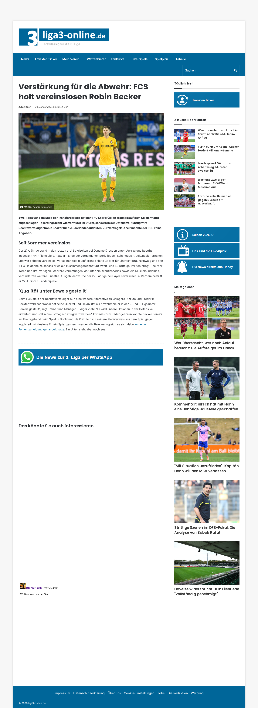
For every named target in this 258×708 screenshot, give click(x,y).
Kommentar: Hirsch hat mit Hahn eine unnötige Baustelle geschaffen (206, 407)
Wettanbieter (96, 59)
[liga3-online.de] (64, 37)
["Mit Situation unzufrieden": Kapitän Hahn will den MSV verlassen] (206, 440)
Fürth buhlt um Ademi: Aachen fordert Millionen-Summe (218, 148)
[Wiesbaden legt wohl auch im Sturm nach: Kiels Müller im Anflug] (184, 135)
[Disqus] (91, 628)
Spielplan (161, 59)
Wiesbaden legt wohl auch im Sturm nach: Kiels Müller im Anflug (218, 134)
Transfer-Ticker (46, 59)
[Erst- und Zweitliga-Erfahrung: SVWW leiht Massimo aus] (184, 185)
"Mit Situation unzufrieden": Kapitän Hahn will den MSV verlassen (206, 468)
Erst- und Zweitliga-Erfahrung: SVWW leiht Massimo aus (213, 183)
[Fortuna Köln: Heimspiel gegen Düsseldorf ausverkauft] (184, 201)
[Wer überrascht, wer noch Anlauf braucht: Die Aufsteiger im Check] (206, 317)
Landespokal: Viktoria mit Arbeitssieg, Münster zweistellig (216, 167)
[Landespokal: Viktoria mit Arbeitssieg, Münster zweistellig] (184, 168)
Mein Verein (71, 59)
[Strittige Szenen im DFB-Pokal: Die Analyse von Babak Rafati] (206, 501)
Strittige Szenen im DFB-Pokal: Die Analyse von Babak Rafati (204, 530)
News (25, 59)
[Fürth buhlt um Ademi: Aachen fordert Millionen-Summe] (184, 152)
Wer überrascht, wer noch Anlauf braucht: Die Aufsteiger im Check (204, 345)
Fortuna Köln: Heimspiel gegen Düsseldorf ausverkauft (214, 199)
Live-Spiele (140, 59)
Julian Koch (25, 106)
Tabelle (180, 59)
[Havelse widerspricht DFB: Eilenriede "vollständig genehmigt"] (206, 563)
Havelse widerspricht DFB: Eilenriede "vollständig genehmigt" (206, 592)
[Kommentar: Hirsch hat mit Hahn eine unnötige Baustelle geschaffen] (206, 378)
